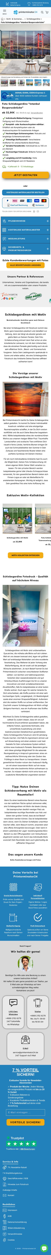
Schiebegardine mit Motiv (17, 538)
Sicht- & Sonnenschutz (15, 19)
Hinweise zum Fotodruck (18, 1184)
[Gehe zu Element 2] (12, 82)
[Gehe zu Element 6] (46, 82)
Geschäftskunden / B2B (18, 1178)
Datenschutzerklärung (17, 1222)
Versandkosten (37, 113)
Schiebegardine (33, 19)
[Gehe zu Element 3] (21, 82)
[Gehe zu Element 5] (38, 82)
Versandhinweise (15, 1234)
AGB (10, 1216)
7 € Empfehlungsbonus (12, 1173)
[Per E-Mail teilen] (38, 211)
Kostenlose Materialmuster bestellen (25, 192)
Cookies (11, 1240)
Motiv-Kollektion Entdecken (25, 555)
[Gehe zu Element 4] (29, 82)
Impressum (12, 1210)
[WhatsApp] (34, 211)
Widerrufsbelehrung (16, 1228)
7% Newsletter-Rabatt (17, 1167)
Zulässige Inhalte (10, 1190)
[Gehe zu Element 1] (4, 82)
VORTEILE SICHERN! (25, 1122)
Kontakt (11, 1195)
